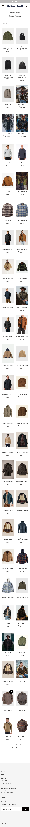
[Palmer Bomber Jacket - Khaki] (22, 642)
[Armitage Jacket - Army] (22, 585)
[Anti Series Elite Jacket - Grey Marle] (8, 152)
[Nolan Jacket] (22, 698)
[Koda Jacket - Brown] (22, 725)
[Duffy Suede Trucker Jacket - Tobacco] (22, 382)
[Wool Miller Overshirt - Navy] (8, 612)
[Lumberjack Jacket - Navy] (22, 498)
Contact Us (3, 778)
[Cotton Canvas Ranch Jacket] (8, 181)
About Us (3, 776)
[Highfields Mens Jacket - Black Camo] (8, 123)
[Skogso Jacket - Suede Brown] (8, 411)
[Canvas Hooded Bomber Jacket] (8, 353)
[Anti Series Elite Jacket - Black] (22, 152)
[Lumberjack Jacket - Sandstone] (8, 527)
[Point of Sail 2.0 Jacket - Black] (8, 382)
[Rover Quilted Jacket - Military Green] (22, 295)
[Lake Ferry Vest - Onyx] (22, 36)
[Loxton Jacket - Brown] (8, 698)
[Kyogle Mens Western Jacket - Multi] (22, 94)
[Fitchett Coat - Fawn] (8, 94)
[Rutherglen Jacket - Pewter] (8, 324)
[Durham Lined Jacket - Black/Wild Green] (22, 266)
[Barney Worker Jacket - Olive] (8, 36)
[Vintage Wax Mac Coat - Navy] (22, 440)
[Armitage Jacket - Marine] (8, 295)
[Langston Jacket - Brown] (22, 612)
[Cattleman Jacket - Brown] (8, 642)
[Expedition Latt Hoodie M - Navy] (22, 527)
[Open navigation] (3, 6)
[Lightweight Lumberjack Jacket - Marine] (8, 498)
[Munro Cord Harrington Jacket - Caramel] (22, 411)
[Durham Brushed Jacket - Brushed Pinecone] (22, 324)
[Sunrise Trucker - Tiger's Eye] (8, 440)
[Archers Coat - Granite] (8, 65)
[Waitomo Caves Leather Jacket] (22, 353)
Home (11, 12)
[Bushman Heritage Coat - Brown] (22, 469)
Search (2, 774)
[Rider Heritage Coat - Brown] (8, 469)
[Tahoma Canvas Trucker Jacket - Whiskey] (22, 237)
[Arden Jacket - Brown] (8, 210)
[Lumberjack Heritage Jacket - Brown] (8, 669)
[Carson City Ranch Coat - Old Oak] (8, 266)
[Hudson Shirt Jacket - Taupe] (22, 181)
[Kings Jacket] (22, 669)
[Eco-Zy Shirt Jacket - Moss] (8, 585)
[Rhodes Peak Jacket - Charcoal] (22, 65)
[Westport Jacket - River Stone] (8, 237)
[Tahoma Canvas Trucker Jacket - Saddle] (8, 556)
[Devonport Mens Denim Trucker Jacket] (22, 123)
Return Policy (4, 780)
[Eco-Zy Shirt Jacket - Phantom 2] (22, 556)
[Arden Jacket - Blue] (22, 210)
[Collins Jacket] (8, 725)
